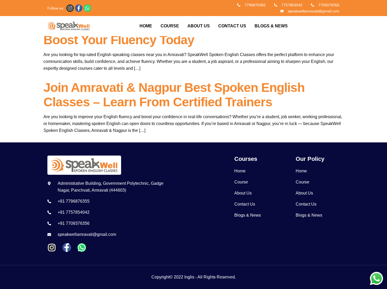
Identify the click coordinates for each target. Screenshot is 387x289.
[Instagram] (70, 8)
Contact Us (232, 26)
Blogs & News (271, 26)
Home (146, 26)
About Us (198, 26)
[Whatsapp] (87, 8)
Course (170, 26)
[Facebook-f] (78, 8)
